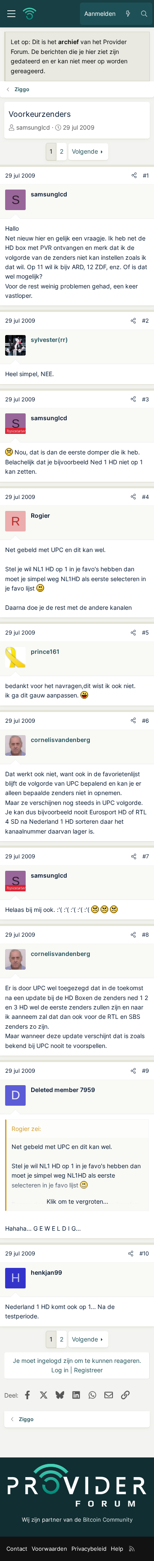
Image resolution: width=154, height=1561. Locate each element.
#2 (145, 320)
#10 (144, 1253)
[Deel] (134, 175)
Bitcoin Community (108, 1519)
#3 (145, 399)
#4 (145, 496)
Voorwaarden (49, 1548)
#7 (145, 856)
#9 (145, 1070)
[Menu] (11, 14)
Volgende (85, 151)
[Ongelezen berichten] (128, 14)
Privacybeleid (89, 1548)
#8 (145, 934)
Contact (16, 1548)
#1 (146, 175)
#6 (145, 720)
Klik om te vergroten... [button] (77, 1201)
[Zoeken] (144, 14)
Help (117, 1548)
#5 (145, 632)
